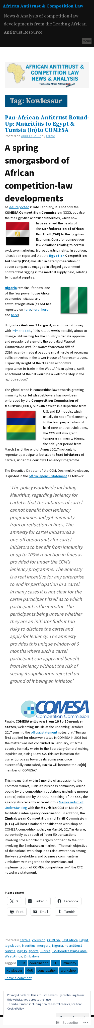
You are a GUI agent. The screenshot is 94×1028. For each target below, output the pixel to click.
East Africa (70, 940)
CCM (22, 963)
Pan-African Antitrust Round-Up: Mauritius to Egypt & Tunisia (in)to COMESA (47, 124)
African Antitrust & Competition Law (43, 6)
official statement (44, 732)
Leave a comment (18, 978)
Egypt (83, 940)
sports (34, 951)
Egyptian (56, 255)
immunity (69, 963)
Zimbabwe (32, 956)
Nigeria (57, 945)
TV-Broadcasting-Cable (69, 951)
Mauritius (29, 945)
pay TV (22, 951)
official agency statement (48, 476)
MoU (30, 970)
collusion (38, 940)
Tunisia (45, 951)
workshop (68, 970)
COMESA (53, 940)
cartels (25, 940)
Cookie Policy (15, 1008)
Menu (87, 41)
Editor (50, 136)
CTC (55, 963)
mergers (43, 945)
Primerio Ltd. (21, 330)
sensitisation (47, 970)
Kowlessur (14, 970)
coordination (38, 963)
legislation (12, 945)
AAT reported (19, 207)
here (27, 309)
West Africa (13, 956)
